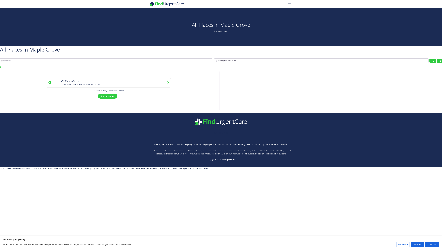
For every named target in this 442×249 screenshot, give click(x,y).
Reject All (417, 244)
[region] (221, 242)
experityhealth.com (211, 144)
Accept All (432, 244)
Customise (402, 244)
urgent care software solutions (274, 144)
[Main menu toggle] (289, 4)
